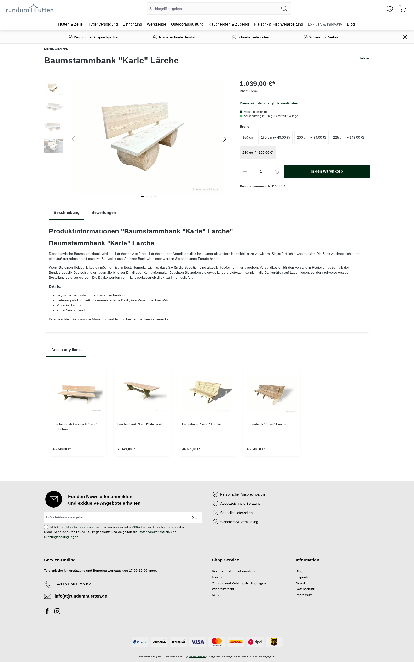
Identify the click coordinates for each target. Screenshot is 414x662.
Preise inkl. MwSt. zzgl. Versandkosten (269, 103)
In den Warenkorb (327, 171)
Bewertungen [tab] (104, 212)
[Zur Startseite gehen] (30, 9)
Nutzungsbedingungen (61, 537)
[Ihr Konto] (389, 8)
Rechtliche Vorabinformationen (235, 571)
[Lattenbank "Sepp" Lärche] (207, 394)
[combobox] (212, 8)
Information (307, 560)
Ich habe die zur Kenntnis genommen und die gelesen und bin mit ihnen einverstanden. (117, 527)
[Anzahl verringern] (245, 171)
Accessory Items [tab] (66, 350)
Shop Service (225, 560)
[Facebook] (48, 612)
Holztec (364, 58)
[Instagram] (57, 612)
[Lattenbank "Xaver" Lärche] (272, 394)
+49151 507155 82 (73, 584)
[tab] (66, 213)
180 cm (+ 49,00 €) (275, 137)
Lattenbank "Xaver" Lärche (266, 424)
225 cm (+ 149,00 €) (348, 137)
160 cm (248, 137)
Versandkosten (197, 656)
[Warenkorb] (402, 8)
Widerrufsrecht (223, 589)
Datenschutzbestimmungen (80, 527)
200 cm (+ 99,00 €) (311, 137)
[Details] (77, 462)
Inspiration (303, 577)
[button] (224, 138)
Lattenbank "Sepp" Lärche (201, 424)
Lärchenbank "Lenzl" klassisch (140, 424)
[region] (207, 415)
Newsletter (304, 583)
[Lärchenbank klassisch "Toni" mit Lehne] (78, 394)
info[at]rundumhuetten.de (81, 596)
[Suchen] (284, 8)
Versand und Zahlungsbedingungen (239, 583)
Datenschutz (305, 589)
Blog (299, 571)
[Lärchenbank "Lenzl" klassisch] (142, 394)
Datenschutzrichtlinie (154, 532)
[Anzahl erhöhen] (277, 171)
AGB (135, 527)
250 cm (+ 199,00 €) (257, 152)
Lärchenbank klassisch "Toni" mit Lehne (75, 426)
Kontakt (217, 577)
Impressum (304, 595)
